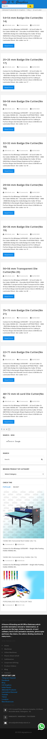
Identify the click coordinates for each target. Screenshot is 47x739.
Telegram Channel (9, 678)
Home (6, 646)
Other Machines (10, 652)
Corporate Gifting (11, 663)
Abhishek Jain (9, 25)
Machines (8, 649)
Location (5, 699)
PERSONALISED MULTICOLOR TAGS (17, 601)
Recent (16, 487)
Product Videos (10, 666)
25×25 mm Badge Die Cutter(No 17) (23, 61)
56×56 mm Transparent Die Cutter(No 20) (20, 270)
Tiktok (4, 697)
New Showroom (8, 702)
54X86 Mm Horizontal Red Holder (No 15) (19, 541)
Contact (7, 673)
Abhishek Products (9, 690)
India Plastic (6, 687)
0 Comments (23, 25)
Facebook (5, 680)
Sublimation (9, 659)
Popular (6, 487)
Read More (8, 46)
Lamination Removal (9, 692)
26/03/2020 (35, 25)
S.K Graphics (6, 685)
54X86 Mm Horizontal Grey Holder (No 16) (20, 557)
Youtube (5, 694)
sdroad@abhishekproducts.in (19, 723)
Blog (6, 669)
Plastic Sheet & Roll (11, 656)
